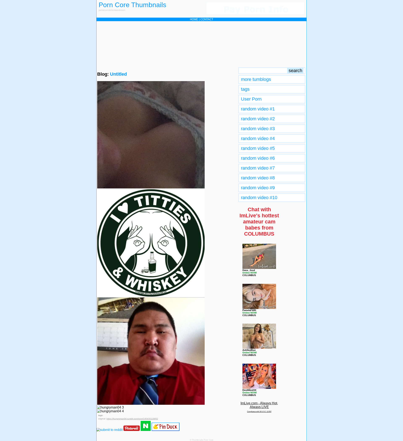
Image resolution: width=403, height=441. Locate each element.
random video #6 (258, 158)
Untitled (118, 74)
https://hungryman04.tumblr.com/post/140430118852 (132, 419)
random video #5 (258, 148)
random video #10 (259, 197)
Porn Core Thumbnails (132, 5)
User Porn (251, 99)
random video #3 (258, 128)
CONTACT (206, 19)
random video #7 (258, 168)
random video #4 (258, 138)
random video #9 (258, 187)
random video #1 (258, 109)
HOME (194, 19)
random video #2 (258, 118)
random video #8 (258, 177)
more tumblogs (256, 79)
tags (245, 89)
